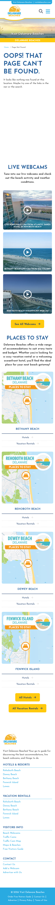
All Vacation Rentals (25, 708)
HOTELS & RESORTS (16, 765)
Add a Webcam (11, 868)
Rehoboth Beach (12, 770)
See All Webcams (25, 324)
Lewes (6, 786)
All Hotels (25, 697)
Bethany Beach (11, 778)
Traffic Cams (9, 837)
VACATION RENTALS (16, 796)
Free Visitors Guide (13, 849)
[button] (48, 11)
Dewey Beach (10, 774)
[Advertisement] (27, 123)
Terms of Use (41, 900)
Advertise (12, 900)
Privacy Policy (26, 900)
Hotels (25, 437)
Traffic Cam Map (12, 841)
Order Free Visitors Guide (19, 897)
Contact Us (9, 864)
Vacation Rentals (25, 444)
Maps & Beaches (12, 845)
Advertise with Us (12, 872)
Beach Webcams (11, 833)
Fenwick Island (10, 782)
